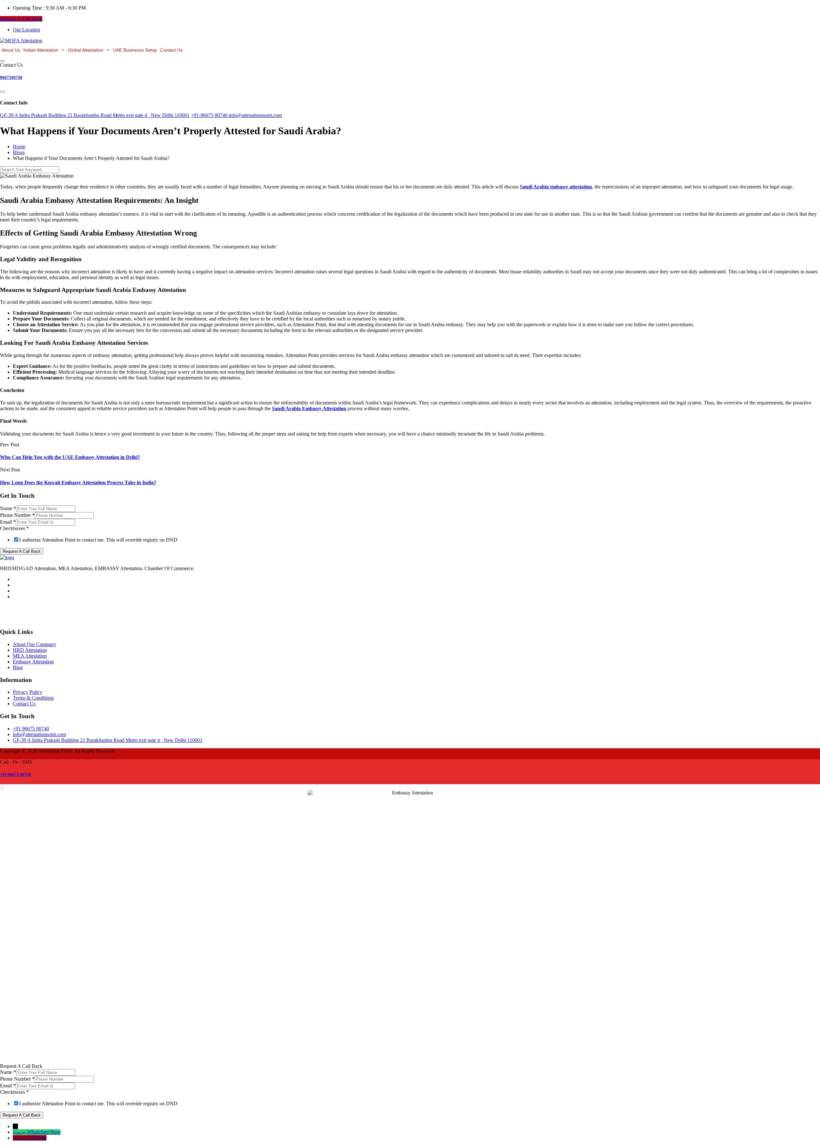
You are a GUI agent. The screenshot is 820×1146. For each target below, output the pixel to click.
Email (8, 522)
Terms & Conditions (33, 698)
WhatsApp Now (44, 1132)
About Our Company (34, 644)
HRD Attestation (30, 650)
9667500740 (11, 77)
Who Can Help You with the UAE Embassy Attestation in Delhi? (70, 457)
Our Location (26, 29)
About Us (11, 50)
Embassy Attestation (33, 661)
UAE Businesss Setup (135, 50)
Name (8, 508)
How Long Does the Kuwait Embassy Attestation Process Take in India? (78, 482)
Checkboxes (14, 528)
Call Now (36, 1138)
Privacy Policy (27, 692)
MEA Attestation (30, 656)
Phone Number (17, 515)
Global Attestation (85, 50)
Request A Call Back (21, 18)
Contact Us (171, 50)
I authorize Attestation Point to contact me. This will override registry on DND (98, 540)
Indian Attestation (40, 50)
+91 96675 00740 (15, 774)
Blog (18, 667)
